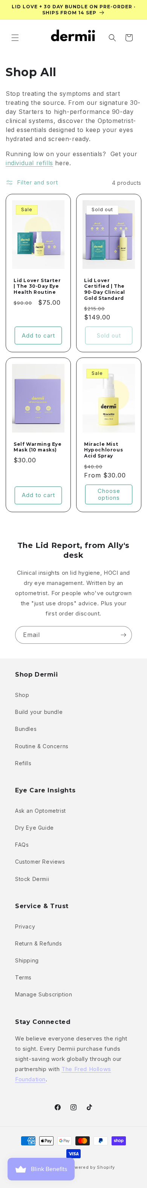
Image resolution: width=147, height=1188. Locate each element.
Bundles (26, 729)
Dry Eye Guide (34, 827)
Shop (22, 695)
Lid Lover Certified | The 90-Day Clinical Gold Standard (104, 289)
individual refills (29, 163)
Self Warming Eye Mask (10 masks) (38, 447)
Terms (23, 977)
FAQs (22, 844)
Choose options (109, 494)
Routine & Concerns (42, 746)
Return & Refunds (38, 943)
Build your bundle (39, 712)
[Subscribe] (123, 635)
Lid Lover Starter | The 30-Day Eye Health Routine (37, 286)
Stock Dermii (32, 879)
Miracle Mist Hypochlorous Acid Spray (103, 450)
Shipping (27, 960)
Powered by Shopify (91, 1167)
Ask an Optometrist (40, 810)
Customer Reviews (40, 861)
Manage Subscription (43, 994)
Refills (23, 763)
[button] (15, 37)
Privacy (25, 926)
